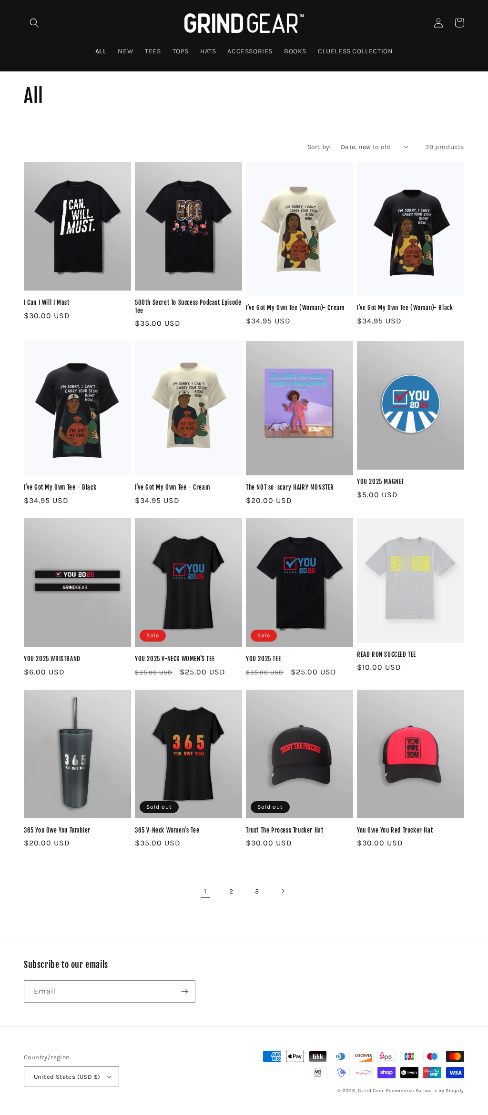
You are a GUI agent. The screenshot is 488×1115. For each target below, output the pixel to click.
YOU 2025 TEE (263, 659)
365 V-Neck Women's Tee (167, 830)
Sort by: (319, 147)
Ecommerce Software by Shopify (425, 1091)
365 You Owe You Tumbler (57, 830)
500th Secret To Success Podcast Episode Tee (188, 306)
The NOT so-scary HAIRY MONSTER (290, 487)
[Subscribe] (184, 991)
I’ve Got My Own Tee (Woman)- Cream (295, 307)
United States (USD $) (67, 1076)
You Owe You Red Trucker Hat (395, 830)
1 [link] (205, 890)
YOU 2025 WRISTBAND (52, 659)
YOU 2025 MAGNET (380, 481)
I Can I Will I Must (46, 302)
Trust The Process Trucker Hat (284, 830)
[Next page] (282, 891)
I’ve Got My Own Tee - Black (60, 487)
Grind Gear (371, 1091)
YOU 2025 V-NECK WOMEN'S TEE (174, 659)
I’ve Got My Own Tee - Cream (172, 487)
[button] (34, 22)
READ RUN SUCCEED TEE (386, 654)
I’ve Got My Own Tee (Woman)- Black (405, 307)
